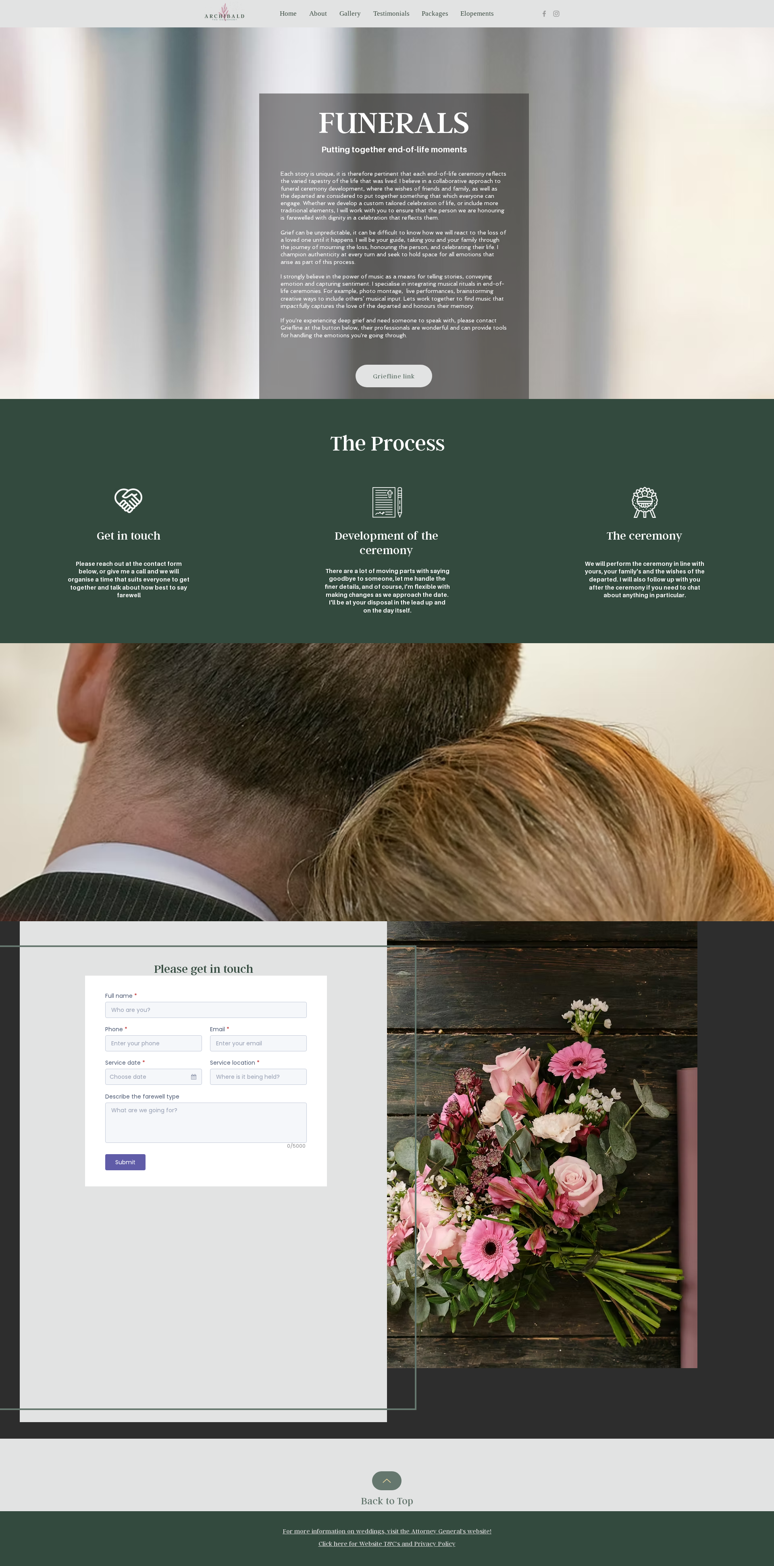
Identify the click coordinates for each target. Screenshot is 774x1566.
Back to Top (387, 1501)
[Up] (387, 1480)
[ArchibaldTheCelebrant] (556, 14)
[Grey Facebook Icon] (544, 14)
